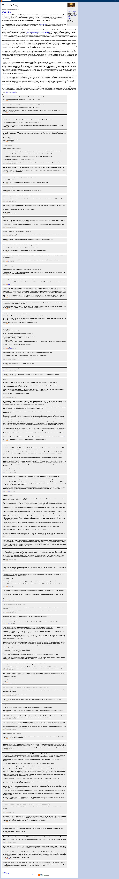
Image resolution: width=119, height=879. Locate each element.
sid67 (8, 586)
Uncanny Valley (43, 24)
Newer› (3, 873)
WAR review (70, 23)
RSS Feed (69, 18)
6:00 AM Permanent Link (12, 92)
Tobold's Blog (10, 5)
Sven (8, 800)
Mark (8, 261)
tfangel (9, 298)
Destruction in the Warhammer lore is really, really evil (38, 32)
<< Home (4, 872)
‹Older (7, 873)
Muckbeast (9, 141)
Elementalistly (10, 348)
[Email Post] (16, 92)
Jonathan (9, 623)
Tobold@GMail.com (71, 11)
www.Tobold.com (71, 8)
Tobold (7, 92)
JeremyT (9, 491)
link (64, 436)
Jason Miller (9, 683)
